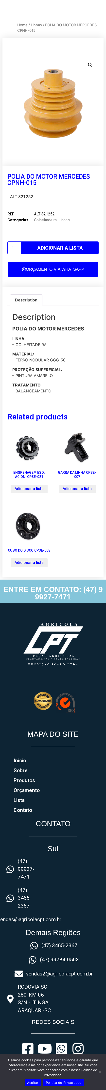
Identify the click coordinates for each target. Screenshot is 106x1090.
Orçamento (27, 790)
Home (22, 25)
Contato (23, 810)
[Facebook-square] (27, 1048)
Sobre (21, 770)
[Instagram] (78, 1048)
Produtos (24, 780)
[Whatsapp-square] (61, 1048)
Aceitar (32, 1083)
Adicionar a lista (60, 248)
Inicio (20, 761)
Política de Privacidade (64, 1083)
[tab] (26, 300)
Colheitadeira (45, 220)
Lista (19, 800)
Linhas (36, 25)
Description (26, 299)
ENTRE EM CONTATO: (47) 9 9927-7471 (53, 593)
